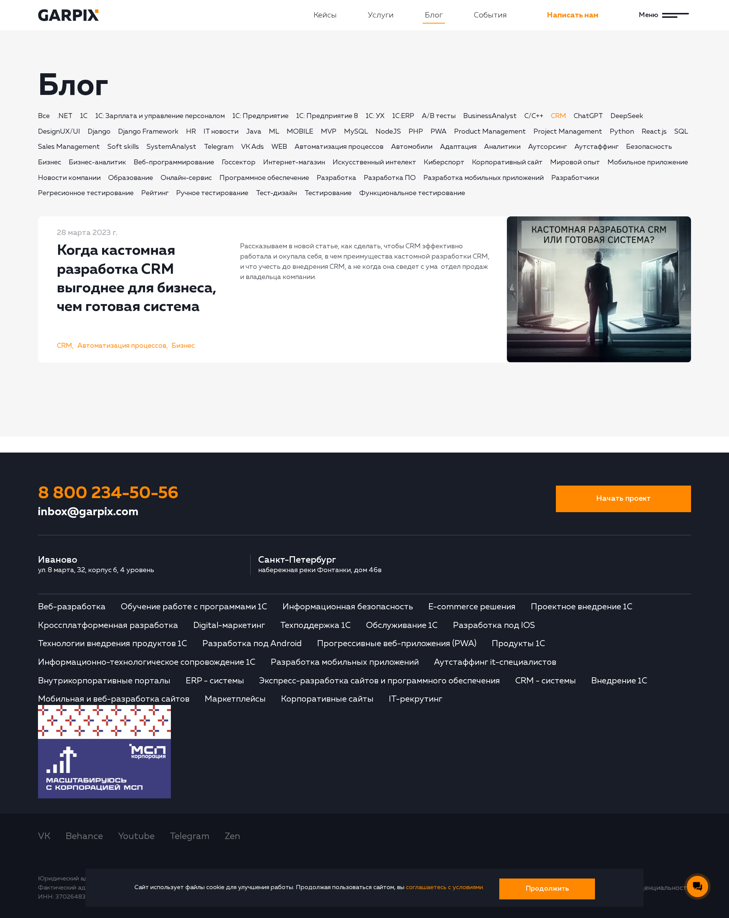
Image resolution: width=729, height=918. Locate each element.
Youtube (136, 836)
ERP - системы (215, 681)
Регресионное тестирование (86, 193)
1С (84, 116)
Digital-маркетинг (229, 625)
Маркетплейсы (235, 699)
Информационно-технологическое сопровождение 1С (147, 662)
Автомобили (411, 147)
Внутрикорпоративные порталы (104, 681)
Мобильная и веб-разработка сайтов (113, 699)
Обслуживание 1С (402, 625)
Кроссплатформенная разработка (108, 625)
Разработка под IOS (494, 625)
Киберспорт (444, 162)
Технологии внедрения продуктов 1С (112, 644)
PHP (416, 131)
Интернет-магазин (294, 162)
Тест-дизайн (276, 193)
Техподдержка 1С (315, 625)
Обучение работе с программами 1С (194, 607)
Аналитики (502, 147)
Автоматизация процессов (339, 147)
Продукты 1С (518, 644)
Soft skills (123, 147)
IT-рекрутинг (415, 699)
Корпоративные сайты (327, 699)
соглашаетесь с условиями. (445, 888)
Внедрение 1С (619, 681)
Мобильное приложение (648, 162)
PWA (439, 131)
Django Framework (148, 131)
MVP (328, 131)
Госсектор (239, 162)
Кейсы (325, 15)
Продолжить (547, 888)
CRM (558, 116)
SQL (681, 131)
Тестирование (328, 193)
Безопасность (649, 147)
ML (274, 131)
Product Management (490, 131)
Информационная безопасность (347, 607)
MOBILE (300, 131)
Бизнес (49, 162)
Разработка (336, 178)
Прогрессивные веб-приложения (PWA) (397, 644)
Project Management (567, 131)
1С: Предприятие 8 (327, 116)
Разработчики (575, 178)
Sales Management (69, 147)
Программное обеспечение (264, 178)
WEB (279, 147)
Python (622, 131)
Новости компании (69, 178)
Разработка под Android (252, 644)
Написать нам (572, 15)
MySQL (356, 131)
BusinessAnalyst (490, 116)
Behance (84, 836)
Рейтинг (155, 193)
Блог (434, 15)
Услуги (381, 15)
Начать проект (623, 499)
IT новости (221, 131)
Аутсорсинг (547, 147)
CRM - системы (545, 681)
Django (99, 131)
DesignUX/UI (59, 131)
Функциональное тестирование (412, 193)
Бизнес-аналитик (97, 162)
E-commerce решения (472, 607)
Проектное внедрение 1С (582, 607)
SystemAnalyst (171, 147)
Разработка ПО (390, 178)
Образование (130, 178)
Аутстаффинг (596, 147)
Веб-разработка (72, 607)
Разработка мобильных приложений (483, 178)
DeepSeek (627, 116)
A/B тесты (439, 116)
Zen (232, 836)
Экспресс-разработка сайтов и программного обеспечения (379, 681)
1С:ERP (403, 116)
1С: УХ (375, 116)
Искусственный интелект (374, 162)
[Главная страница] (68, 15)
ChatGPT (588, 116)
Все (44, 116)
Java (253, 131)
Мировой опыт (575, 162)
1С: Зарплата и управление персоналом (160, 116)
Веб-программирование (174, 162)
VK (44, 836)
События (490, 15)
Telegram (219, 147)
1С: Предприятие (260, 116)
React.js (654, 131)
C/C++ (533, 116)
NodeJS (388, 131)
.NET (65, 116)
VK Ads (252, 147)
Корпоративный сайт (507, 162)
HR (191, 131)
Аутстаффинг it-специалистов (495, 662)
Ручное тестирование (212, 193)
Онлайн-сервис (186, 178)
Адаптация (458, 147)
